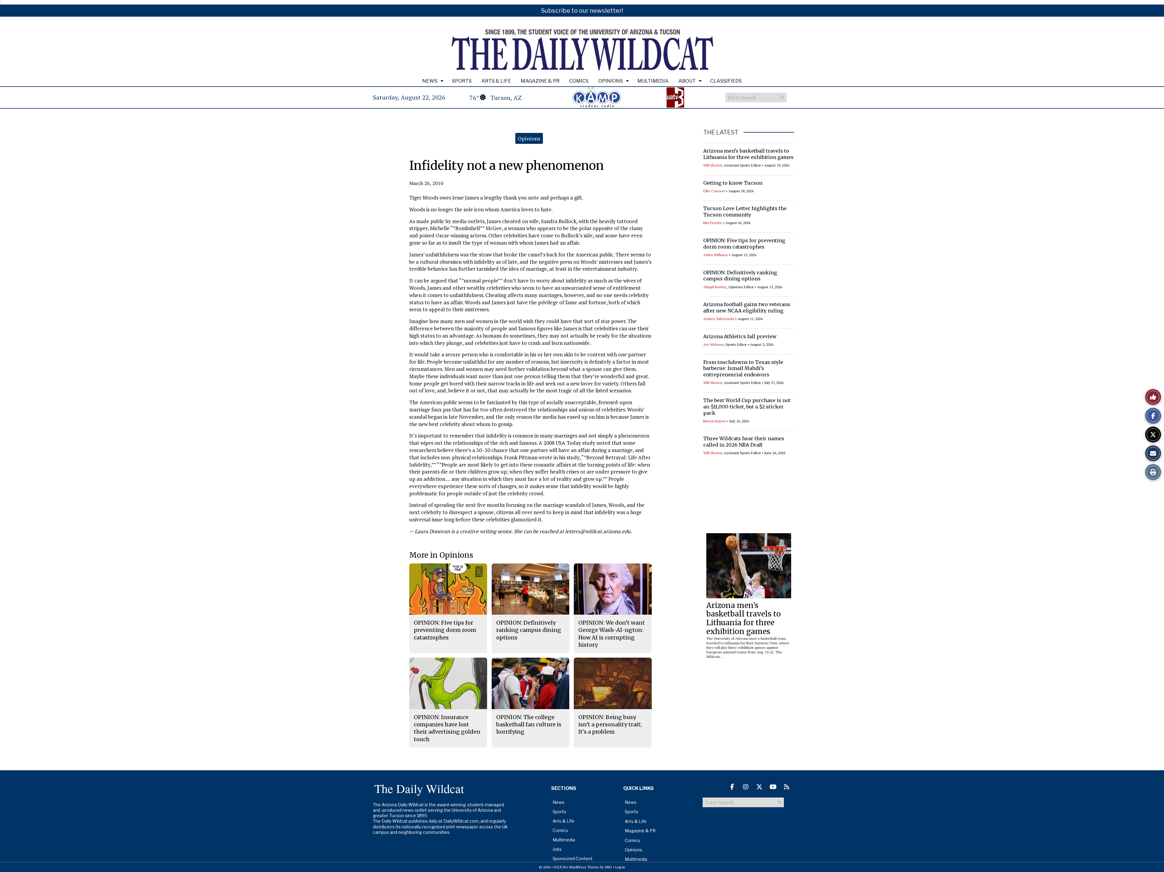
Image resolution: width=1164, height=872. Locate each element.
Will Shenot (712, 165)
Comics (579, 81)
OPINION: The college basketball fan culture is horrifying (528, 724)
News (429, 81)
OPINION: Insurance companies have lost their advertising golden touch (447, 728)
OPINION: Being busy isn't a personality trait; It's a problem (610, 724)
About (687, 81)
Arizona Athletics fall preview (740, 336)
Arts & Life (496, 81)
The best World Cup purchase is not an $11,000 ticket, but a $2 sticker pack (747, 406)
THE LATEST (720, 132)
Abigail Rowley (715, 287)
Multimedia (653, 81)
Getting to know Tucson (732, 183)
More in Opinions (441, 555)
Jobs (557, 849)
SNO (608, 867)
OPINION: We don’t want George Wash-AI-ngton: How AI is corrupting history (611, 633)
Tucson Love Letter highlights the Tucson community (745, 211)
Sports (462, 81)
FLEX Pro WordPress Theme (576, 867)
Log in (620, 867)
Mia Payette (712, 222)
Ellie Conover (714, 191)
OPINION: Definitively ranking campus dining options (740, 275)
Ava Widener (713, 344)
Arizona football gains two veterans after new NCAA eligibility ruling (746, 307)
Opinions (610, 81)
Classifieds (726, 81)
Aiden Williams (715, 255)
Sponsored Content (573, 858)
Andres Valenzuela (718, 318)
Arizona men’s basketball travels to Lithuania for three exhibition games (748, 154)
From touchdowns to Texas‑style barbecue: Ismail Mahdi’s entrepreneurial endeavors (743, 368)
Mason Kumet (714, 421)
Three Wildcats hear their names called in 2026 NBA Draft (743, 441)
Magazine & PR (540, 81)
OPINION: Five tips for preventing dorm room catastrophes (744, 243)
